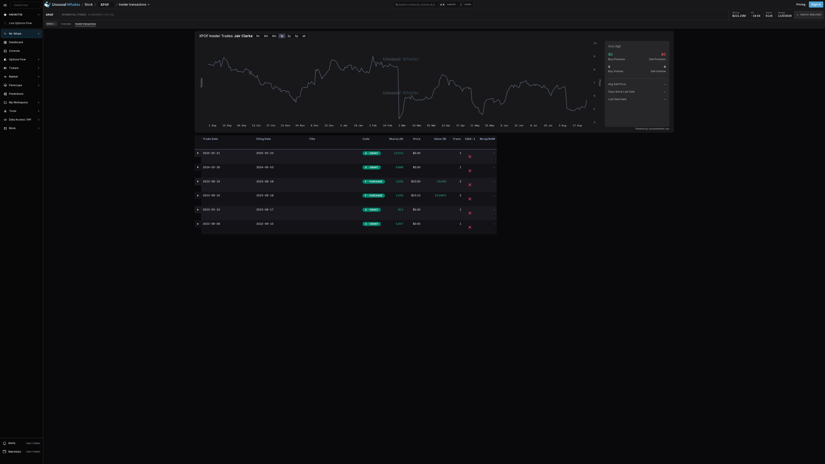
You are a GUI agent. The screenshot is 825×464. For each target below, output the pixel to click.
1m (258, 36)
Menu (50, 24)
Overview (66, 24)
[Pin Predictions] (37, 94)
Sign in (816, 4)
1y (282, 36)
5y (296, 36)
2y (289, 36)
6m (274, 36)
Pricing (800, 4)
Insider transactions (85, 24)
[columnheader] (198, 142)
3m (266, 36)
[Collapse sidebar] (5, 5)
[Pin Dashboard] (37, 42)
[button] (808, 15)
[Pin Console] (37, 51)
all (303, 36)
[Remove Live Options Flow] (39, 23)
